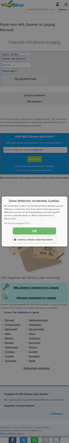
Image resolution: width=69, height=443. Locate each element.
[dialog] (34, 221)
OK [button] (34, 231)
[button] (34, 223)
